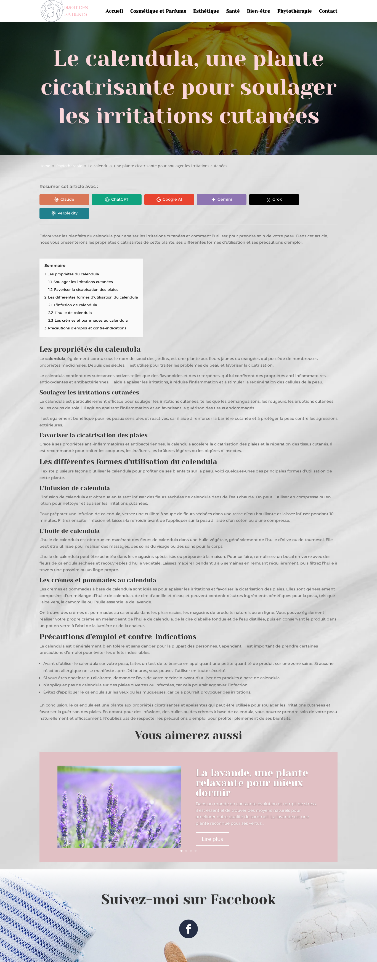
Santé (233, 11)
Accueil (114, 11)
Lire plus (212, 839)
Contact (328, 11)
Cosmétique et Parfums (158, 11)
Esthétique (206, 11)
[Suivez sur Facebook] (188, 929)
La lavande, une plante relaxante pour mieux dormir (252, 783)
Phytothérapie (294, 11)
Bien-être (258, 11)
